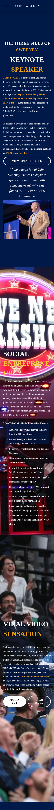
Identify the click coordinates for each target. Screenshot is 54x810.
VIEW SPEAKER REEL (27, 161)
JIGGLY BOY (15, 701)
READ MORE (39, 701)
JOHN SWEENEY (27, 6)
